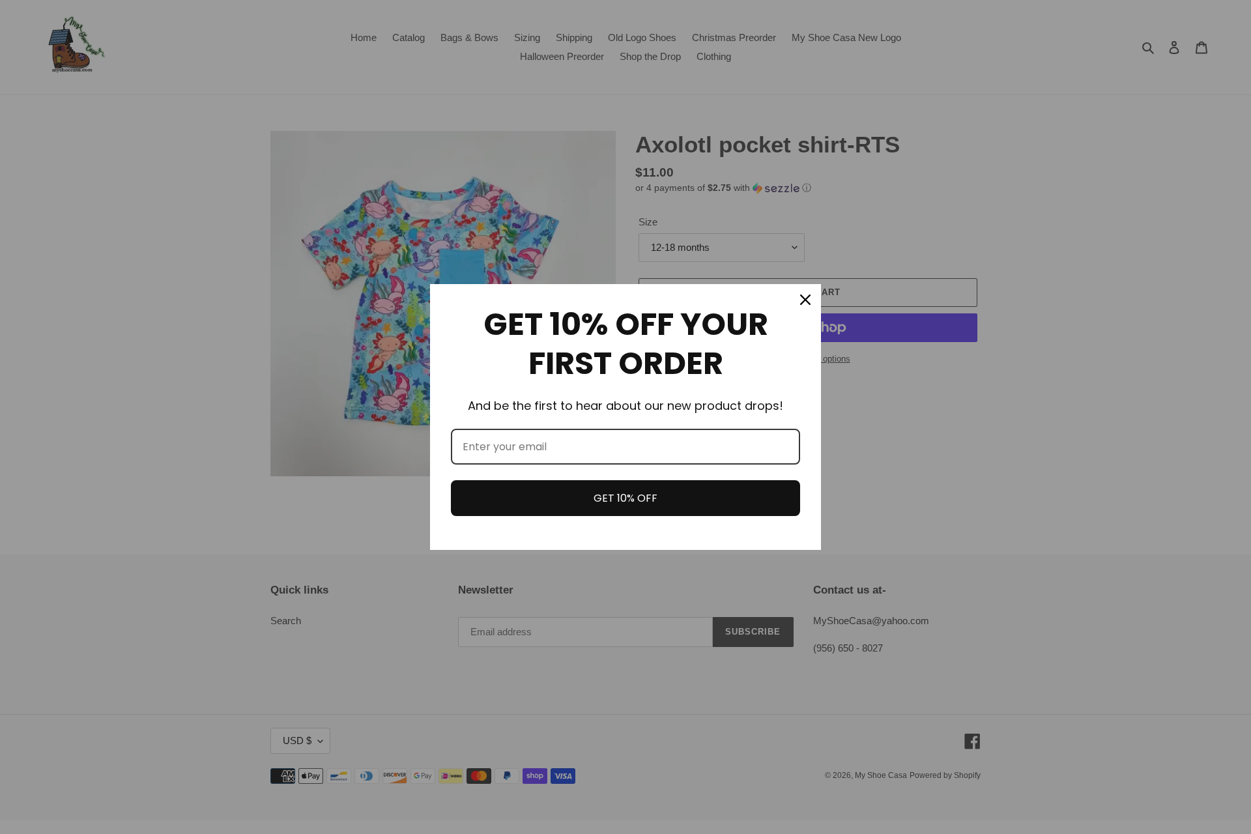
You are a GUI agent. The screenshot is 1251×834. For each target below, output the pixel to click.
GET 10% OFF (625, 498)
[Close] (805, 299)
